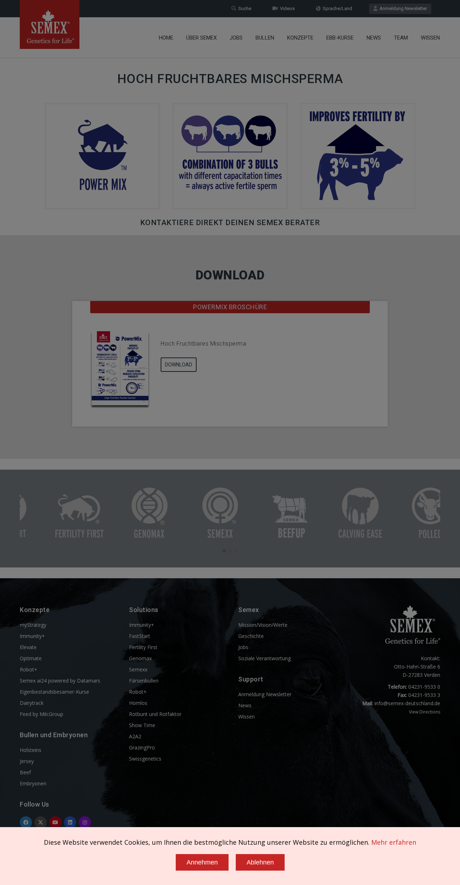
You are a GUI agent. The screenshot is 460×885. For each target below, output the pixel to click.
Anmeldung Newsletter (402, 8)
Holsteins (30, 750)
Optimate (31, 658)
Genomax (140, 658)
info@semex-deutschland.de (407, 703)
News (374, 38)
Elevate (28, 647)
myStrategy (33, 624)
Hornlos (138, 702)
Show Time (142, 725)
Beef (25, 772)
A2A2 (135, 736)
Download (178, 365)
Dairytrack (31, 702)
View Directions (424, 712)
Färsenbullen (143, 680)
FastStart (139, 636)
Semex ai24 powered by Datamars (60, 680)
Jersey (27, 761)
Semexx (138, 669)
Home (166, 38)
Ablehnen (260, 862)
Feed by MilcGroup (41, 714)
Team (401, 38)
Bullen (265, 38)
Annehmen (202, 862)
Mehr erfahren (393, 842)
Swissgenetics (145, 758)
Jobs (236, 38)
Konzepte (300, 38)
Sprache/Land (336, 8)
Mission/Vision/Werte (263, 624)
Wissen (430, 38)
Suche (243, 8)
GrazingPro (142, 747)
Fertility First (143, 647)
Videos (286, 8)
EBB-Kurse (340, 38)
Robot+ (28, 669)
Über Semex (201, 38)
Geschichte (251, 636)
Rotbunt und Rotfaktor (155, 714)
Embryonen (33, 783)
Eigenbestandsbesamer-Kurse (54, 691)
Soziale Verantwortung (264, 658)
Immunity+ (32, 636)
